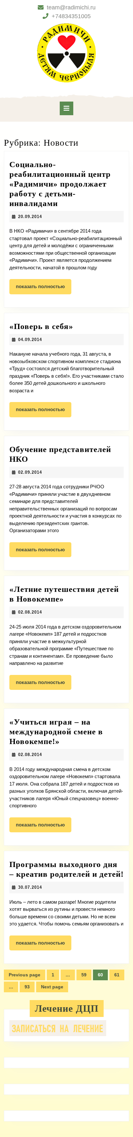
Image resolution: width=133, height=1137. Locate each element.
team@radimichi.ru (71, 7)
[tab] (66, 108)
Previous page (24, 974)
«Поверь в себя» (41, 326)
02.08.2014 (30, 612)
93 (30, 988)
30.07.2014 (30, 887)
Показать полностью (43, 288)
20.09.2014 (30, 216)
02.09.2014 (30, 472)
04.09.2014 (30, 339)
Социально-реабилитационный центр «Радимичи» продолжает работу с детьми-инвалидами (60, 184)
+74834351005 (71, 16)
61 (119, 976)
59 (86, 976)
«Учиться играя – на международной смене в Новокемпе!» (56, 731)
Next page (52, 986)
